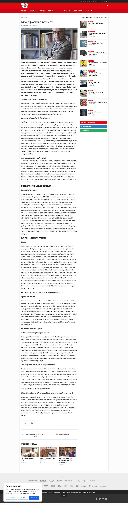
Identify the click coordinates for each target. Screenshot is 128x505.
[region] (22, 492)
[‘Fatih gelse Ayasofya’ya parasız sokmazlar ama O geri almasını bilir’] (67, 452)
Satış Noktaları (85, 130)
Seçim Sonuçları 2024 (89, 492)
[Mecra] (68, 481)
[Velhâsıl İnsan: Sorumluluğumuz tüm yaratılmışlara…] (83, 73)
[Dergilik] (93, 486)
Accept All (34, 497)
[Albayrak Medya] (62, 476)
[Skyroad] (84, 486)
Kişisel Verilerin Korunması (74, 492)
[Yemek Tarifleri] (59, 481)
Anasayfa (23, 11)
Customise (11, 497)
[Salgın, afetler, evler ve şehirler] (83, 112)
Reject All (22, 497)
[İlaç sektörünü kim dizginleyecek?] (83, 83)
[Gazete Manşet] (90, 481)
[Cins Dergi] (53, 486)
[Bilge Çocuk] (65, 486)
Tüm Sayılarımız (86, 126)
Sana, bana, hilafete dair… (96, 23)
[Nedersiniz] (103, 486)
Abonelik (82, 1)
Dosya (90, 110)
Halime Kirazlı (25, 25)
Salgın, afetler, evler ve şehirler (95, 112)
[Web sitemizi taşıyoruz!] (83, 43)
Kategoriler (78, 11)
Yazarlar (51, 11)
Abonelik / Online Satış (88, 122)
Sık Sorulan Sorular (59, 492)
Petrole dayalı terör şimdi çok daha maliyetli (97, 53)
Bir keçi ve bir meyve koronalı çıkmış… (97, 63)
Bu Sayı (60, 11)
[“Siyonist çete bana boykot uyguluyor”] (48, 452)
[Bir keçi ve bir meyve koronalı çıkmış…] (83, 63)
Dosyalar (89, 11)
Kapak (90, 21)
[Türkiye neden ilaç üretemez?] (83, 102)
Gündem (91, 61)
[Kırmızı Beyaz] (77, 486)
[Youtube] (108, 1)
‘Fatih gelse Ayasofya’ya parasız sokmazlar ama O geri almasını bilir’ (66, 460)
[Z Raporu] (43, 486)
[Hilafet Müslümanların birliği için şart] (83, 34)
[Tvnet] (43, 481)
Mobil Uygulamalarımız (90, 1)
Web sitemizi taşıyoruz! (95, 43)
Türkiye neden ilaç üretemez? (97, 102)
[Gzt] (51, 481)
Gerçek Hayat (92, 41)
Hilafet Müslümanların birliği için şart (97, 33)
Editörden (42, 11)
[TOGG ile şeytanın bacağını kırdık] (30, 452)
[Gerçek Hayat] (59, 486)
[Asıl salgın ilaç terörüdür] (83, 93)
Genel (90, 100)
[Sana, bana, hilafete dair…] (83, 24)
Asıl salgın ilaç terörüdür (96, 92)
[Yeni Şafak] (32, 481)
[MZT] (77, 481)
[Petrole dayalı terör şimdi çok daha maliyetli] (83, 53)
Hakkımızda (32, 11)
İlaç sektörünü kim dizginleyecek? (94, 83)
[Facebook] (102, 1)
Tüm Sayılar (68, 11)
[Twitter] (104, 1)
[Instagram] (106, 1)
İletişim (98, 1)
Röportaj (24, 17)
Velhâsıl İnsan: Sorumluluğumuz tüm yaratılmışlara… (95, 74)
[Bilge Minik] (71, 486)
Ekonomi (91, 51)
